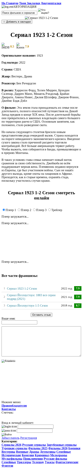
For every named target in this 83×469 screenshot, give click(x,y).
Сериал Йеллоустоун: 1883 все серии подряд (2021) (31, 296)
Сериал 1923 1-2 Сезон (22, 288)
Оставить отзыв (41, 314)
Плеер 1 (11, 210)
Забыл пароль (10, 437)
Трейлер (56, 210)
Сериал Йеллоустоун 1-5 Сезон (27, 305)
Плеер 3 (41, 210)
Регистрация (28, 437)
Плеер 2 (26, 210)
